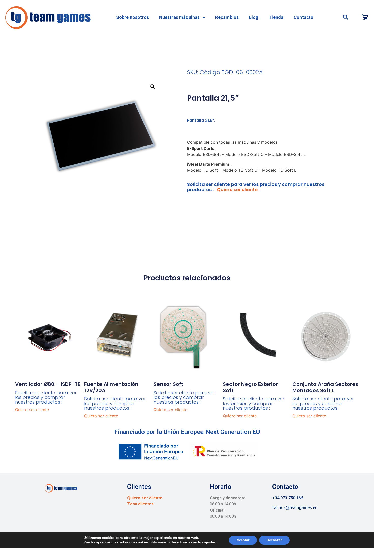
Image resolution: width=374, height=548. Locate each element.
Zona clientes (140, 504)
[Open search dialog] (345, 17)
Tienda (276, 17)
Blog (253, 17)
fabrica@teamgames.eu (295, 507)
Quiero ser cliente (237, 189)
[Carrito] (365, 17)
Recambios (227, 17)
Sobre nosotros (132, 17)
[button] (152, 86)
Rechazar (274, 540)
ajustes (210, 542)
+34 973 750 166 (287, 498)
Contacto (303, 17)
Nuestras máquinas (179, 17)
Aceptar (243, 540)
